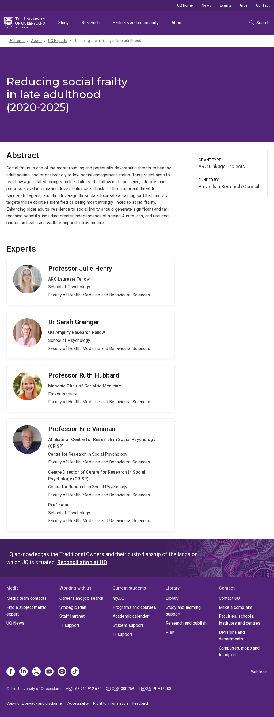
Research (91, 22)
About (177, 22)
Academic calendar (131, 616)
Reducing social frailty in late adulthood (108, 41)
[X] (36, 672)
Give (244, 5)
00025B (127, 688)
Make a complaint (236, 607)
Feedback (140, 703)
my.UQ (119, 598)
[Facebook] (10, 672)
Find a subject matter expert (26, 611)
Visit (170, 632)
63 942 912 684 (88, 688)
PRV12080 (162, 688)
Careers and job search (81, 598)
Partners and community (135, 22)
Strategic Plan (72, 607)
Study (63, 22)
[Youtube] (49, 672)
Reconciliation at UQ (82, 562)
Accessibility (78, 703)
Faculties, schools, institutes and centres (240, 620)
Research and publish (186, 623)
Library (172, 598)
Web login (259, 672)
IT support (69, 625)
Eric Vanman (90, 475)
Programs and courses (134, 607)
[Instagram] (62, 672)
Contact (263, 5)
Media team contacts (26, 598)
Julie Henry (90, 281)
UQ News (15, 623)
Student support (128, 625)
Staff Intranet (72, 616)
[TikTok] (75, 672)
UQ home (185, 5)
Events (225, 5)
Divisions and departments (232, 636)
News (206, 5)
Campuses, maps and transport (239, 652)
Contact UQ (229, 598)
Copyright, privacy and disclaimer (34, 703)
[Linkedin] (23, 672)
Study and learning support (183, 611)
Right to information (110, 703)
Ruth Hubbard (90, 388)
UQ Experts (57, 41)
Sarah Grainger (90, 335)
